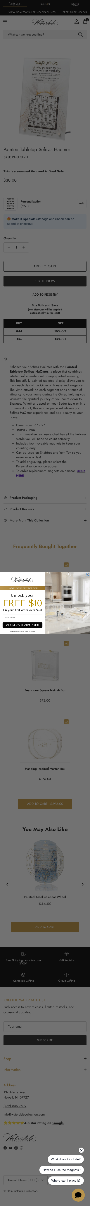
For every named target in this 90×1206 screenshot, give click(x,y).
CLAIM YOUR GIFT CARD (22, 625)
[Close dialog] (87, 574)
